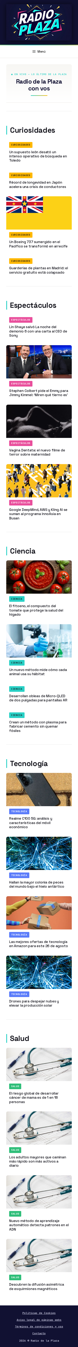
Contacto (39, 1333)
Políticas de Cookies (39, 1313)
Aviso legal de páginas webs (39, 1320)
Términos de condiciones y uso (39, 1326)
